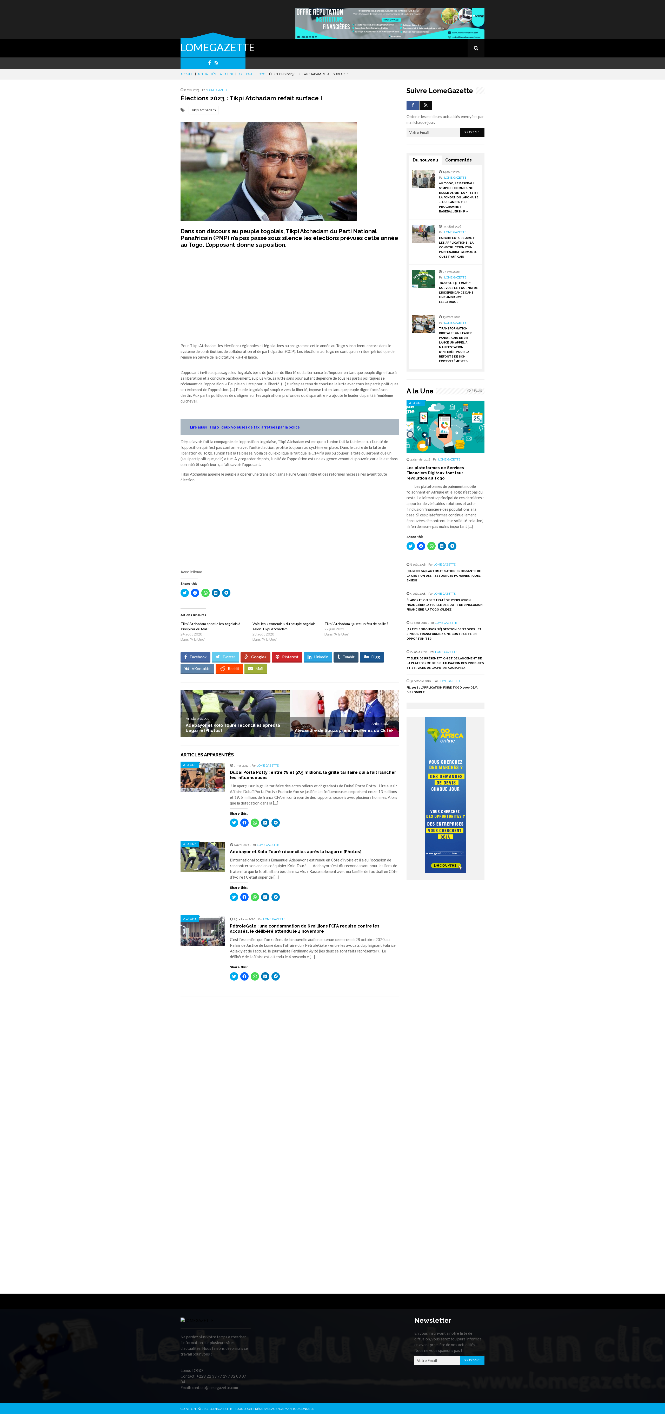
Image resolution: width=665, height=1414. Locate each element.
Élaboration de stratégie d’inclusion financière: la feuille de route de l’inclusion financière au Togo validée (445, 605)
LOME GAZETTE (218, 90)
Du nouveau (425, 160)
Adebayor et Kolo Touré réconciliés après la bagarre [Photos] (296, 851)
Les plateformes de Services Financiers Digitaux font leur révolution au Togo (435, 473)
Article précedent (199, 719)
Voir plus (474, 390)
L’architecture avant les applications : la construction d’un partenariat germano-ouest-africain (458, 247)
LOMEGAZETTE (218, 47)
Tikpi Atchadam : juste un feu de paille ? (356, 623)
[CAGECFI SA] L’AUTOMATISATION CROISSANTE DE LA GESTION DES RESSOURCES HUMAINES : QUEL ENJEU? (444, 575)
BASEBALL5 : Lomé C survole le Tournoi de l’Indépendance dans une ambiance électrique (458, 293)
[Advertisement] (290, 298)
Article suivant (382, 724)
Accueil (187, 74)
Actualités (206, 74)
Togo (261, 74)
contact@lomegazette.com (215, 1387)
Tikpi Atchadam (203, 110)
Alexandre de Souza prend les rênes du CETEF (344, 730)
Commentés (458, 160)
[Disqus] (290, 1074)
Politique (245, 74)
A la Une (227, 74)
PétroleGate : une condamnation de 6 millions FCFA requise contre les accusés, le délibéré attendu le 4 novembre (305, 929)
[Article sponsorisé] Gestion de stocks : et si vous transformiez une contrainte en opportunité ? (444, 634)
